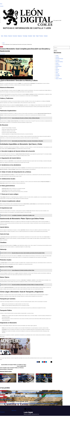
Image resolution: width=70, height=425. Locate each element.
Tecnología (58, 75)
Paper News (14, 410)
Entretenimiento (58, 66)
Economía (57, 60)
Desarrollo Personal (59, 58)
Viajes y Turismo (59, 78)
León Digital (6, 31)
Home (1, 3)
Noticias (1, 46)
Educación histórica (59, 61)
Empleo (57, 63)
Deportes (57, 57)
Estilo (57, 67)
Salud (57, 72)
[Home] (0, 36)
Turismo (57, 77)
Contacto (1, 6)
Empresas (57, 64)
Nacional (57, 69)
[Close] (2, 418)
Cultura (57, 55)
